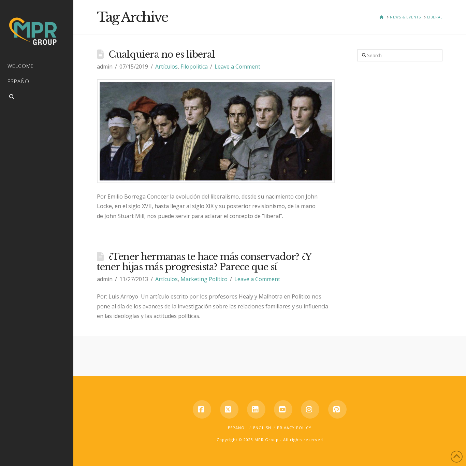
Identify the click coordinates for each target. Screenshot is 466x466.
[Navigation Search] (36, 97)
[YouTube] (283, 409)
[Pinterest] (337, 409)
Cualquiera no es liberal (161, 54)
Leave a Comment (237, 66)
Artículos (166, 66)
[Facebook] (202, 409)
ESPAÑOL (237, 427)
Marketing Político (204, 279)
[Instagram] (310, 409)
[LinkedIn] (256, 409)
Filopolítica (194, 66)
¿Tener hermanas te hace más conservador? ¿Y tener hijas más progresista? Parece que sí (204, 262)
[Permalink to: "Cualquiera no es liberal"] (216, 131)
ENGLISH (262, 427)
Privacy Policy (294, 427)
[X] (229, 409)
